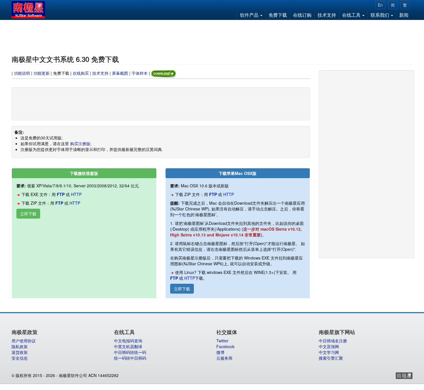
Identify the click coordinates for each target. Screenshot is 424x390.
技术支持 (327, 15)
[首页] (30, 9)
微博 (220, 352)
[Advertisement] (212, 36)
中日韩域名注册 (333, 341)
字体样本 (140, 73)
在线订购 (302, 15)
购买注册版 (80, 143)
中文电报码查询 (128, 341)
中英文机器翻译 (128, 346)
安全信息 (20, 358)
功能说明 (22, 73)
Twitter (222, 341)
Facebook (225, 346)
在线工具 (352, 15)
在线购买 (81, 73)
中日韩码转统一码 (130, 352)
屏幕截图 (120, 73)
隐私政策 (20, 346)
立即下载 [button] (28, 214)
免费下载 (278, 15)
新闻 (403, 15)
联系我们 (380, 15)
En (380, 5)
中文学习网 (329, 352)
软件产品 (250, 15)
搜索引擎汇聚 (331, 358)
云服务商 (224, 358)
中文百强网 (329, 346)
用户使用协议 (24, 341)
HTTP (76, 194)
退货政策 (20, 352)
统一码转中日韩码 (130, 358)
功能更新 (41, 73)
